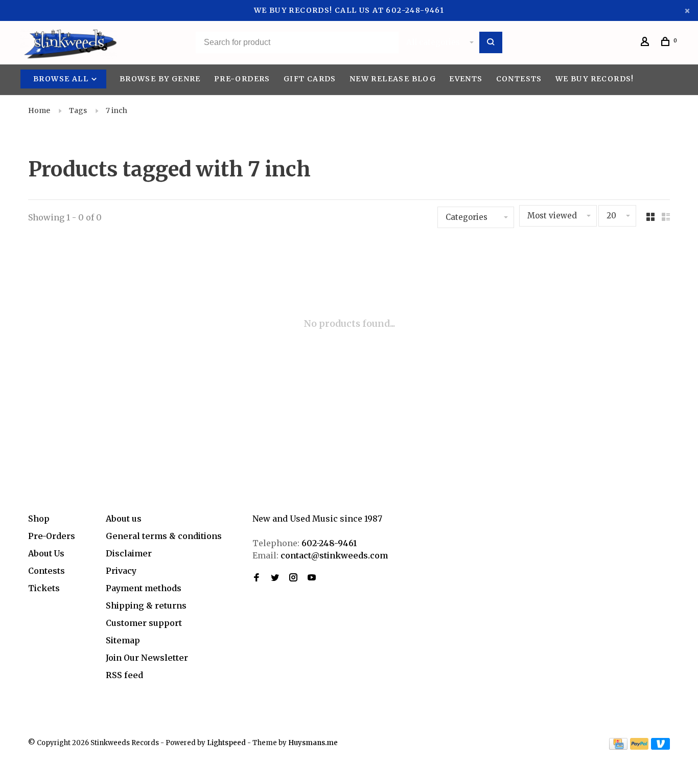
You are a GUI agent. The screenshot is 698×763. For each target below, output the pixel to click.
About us (124, 518)
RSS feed (124, 675)
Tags (78, 110)
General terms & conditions (164, 536)
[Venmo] (660, 747)
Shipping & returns (146, 605)
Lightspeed (226, 742)
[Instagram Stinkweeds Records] (293, 578)
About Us (46, 553)
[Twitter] (275, 578)
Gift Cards (310, 78)
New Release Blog (393, 78)
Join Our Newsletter (147, 658)
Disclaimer (129, 553)
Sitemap (123, 640)
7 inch (116, 110)
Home (39, 110)
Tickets (44, 588)
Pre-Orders (242, 78)
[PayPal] (639, 747)
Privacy (121, 571)
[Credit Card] (618, 747)
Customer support (144, 623)
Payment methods (143, 588)
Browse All (61, 78)
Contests (519, 78)
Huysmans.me (313, 742)
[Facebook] (256, 578)
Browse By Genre (160, 78)
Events (465, 78)
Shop (39, 518)
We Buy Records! (594, 78)
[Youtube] (312, 578)
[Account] (646, 43)
